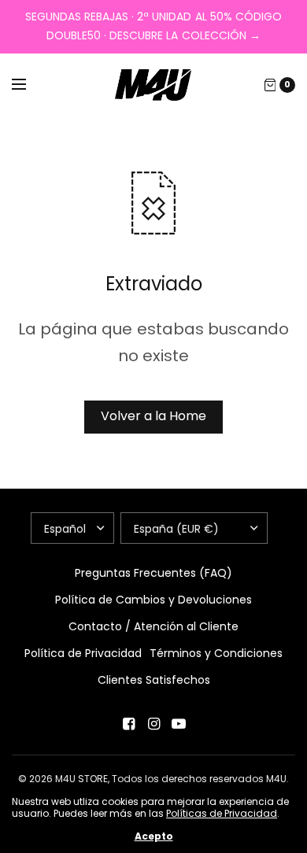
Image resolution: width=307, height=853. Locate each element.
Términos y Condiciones (216, 653)
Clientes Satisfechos (154, 680)
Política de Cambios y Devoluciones (153, 599)
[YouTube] (179, 724)
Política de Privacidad (83, 653)
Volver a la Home (153, 416)
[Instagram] (153, 724)
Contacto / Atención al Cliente (153, 626)
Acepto (154, 836)
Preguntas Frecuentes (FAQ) (153, 573)
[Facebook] (128, 724)
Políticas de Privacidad (221, 813)
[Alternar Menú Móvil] (29, 85)
